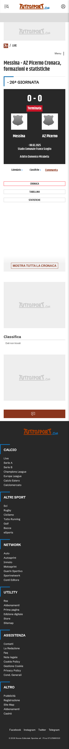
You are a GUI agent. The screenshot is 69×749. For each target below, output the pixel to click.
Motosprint (10, 566)
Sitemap (8, 623)
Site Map (9, 704)
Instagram (30, 729)
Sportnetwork (12, 575)
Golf (6, 523)
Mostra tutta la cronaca (34, 265)
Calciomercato (12, 485)
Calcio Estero (12, 480)
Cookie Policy (12, 661)
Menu (58, 53)
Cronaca (34, 184)
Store (7, 618)
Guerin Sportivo (13, 571)
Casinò (8, 713)
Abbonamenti (12, 605)
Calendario (16, 170)
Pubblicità (9, 695)
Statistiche (34, 200)
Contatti (8, 644)
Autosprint (10, 557)
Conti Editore (11, 580)
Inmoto (8, 562)
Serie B (8, 467)
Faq (6, 652)
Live (6, 458)
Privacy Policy (12, 670)
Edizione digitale (13, 614)
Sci (5, 506)
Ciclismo (9, 514)
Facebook (15, 729)
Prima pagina (11, 609)
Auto (6, 553)
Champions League (15, 471)
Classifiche (34, 170)
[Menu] (6, 6)
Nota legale (10, 657)
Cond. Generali (13, 675)
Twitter (42, 729)
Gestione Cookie (13, 666)
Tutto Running (12, 519)
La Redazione (12, 648)
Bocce (7, 528)
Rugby (7, 510)
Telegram (54, 729)
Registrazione (12, 700)
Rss (6, 600)
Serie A (8, 462)
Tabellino (34, 192)
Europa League (13, 476)
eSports (8, 532)
